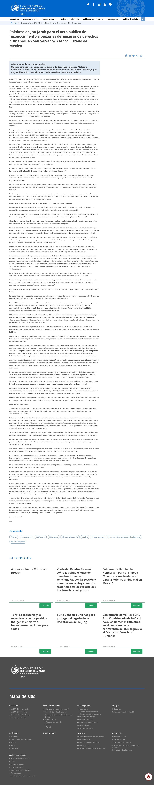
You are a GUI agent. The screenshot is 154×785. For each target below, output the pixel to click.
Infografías (14, 736)
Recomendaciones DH (54, 722)
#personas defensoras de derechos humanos (124, 537)
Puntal (48, 727)
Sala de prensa (48, 19)
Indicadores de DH (17, 767)
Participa (62, 19)
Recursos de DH (50, 719)
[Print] (133, 55)
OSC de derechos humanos (122, 750)
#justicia (85, 537)
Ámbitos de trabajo (130, 19)
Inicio (15, 23)
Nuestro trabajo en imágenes (21, 739)
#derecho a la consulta (70, 537)
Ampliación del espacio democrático (23, 776)
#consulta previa (26, 537)
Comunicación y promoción (20, 770)
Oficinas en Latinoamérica (121, 742)
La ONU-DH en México (19, 712)
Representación (16, 773)
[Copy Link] (126, 55)
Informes (99, 19)
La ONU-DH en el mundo (20, 709)
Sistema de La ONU (119, 736)
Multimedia (74, 19)
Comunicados (83, 709)
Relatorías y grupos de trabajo (89, 742)
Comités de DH (83, 745)
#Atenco (14, 537)
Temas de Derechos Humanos (55, 712)
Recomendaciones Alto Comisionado (91, 736)
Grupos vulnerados (17, 764)
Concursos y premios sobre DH (123, 712)
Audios (13, 745)
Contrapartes (113, 19)
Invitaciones (116, 709)
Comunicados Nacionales (89, 712)
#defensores (53, 537)
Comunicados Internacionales (90, 714)
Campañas (14, 748)
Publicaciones (88, 19)
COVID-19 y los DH (85, 725)
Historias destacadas (85, 728)
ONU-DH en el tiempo (18, 718)
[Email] (130, 55)
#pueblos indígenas (18, 542)
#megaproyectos (98, 537)
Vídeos (13, 742)
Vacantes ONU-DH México (20, 715)
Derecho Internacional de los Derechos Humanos (58, 716)
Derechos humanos (30, 19)
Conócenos (14, 19)
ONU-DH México (84, 739)
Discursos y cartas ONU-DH (88, 722)
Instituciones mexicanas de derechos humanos (125, 746)
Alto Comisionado (118, 739)
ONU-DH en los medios (86, 716)
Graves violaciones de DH (20, 758)
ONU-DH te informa (85, 719)
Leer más (45, 605)
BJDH (48, 724)
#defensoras (40, 537)
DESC (13, 761)
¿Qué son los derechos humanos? (57, 709)
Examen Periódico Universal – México (91, 748)
